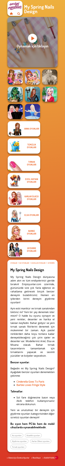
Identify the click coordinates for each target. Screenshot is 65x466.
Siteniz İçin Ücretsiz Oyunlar (18, 458)
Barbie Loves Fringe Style (30, 385)
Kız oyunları (24, 263)
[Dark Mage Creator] (49, 77)
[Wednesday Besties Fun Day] (15, 111)
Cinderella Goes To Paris (30, 381)
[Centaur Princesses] (32, 94)
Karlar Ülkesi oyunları (41, 441)
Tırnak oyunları (18, 447)
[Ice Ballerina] (32, 111)
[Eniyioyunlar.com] (11, 13)
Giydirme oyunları (19, 441)
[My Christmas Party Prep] (49, 94)
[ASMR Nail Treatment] (15, 77)
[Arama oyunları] (19, 13)
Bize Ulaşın (37, 458)
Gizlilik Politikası (50, 458)
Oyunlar (13, 263)
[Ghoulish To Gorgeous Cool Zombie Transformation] (15, 94)
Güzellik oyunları (38, 263)
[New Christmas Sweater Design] (32, 77)
